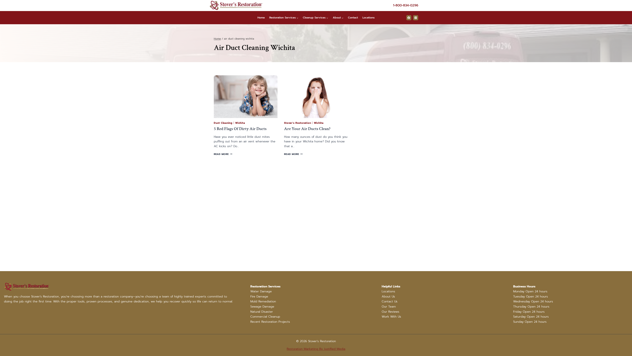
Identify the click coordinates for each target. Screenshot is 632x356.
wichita (240, 123)
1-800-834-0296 (405, 5)
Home (261, 18)
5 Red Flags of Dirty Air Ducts (240, 129)
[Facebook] (408, 17)
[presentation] (245, 96)
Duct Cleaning (223, 123)
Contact (353, 18)
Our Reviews (390, 311)
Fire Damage (259, 296)
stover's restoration (297, 123)
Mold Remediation (263, 301)
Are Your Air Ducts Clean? (307, 129)
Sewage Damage (262, 306)
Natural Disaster (261, 311)
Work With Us (391, 316)
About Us (388, 296)
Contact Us (389, 301)
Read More (223, 154)
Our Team (389, 306)
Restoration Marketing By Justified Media (316, 349)
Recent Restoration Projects (270, 321)
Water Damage (261, 291)
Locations (368, 18)
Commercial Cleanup (265, 316)
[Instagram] (415, 17)
